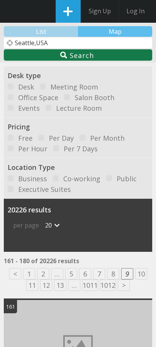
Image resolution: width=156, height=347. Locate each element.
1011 (90, 285)
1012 (107, 285)
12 (46, 285)
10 (141, 273)
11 (32, 285)
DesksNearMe (12, 11)
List (41, 31)
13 (60, 285)
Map (115, 31)
